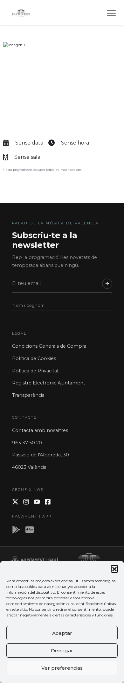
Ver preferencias (62, 668)
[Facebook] (48, 502)
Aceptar (62, 633)
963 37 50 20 (27, 443)
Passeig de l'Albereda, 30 (40, 455)
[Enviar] (107, 284)
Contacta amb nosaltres (40, 430)
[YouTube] (37, 502)
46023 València (29, 467)
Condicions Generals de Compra (49, 346)
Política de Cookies (34, 358)
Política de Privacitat (35, 371)
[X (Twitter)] (15, 502)
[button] (114, 568)
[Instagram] (26, 502)
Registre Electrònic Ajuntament (48, 383)
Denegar (62, 651)
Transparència (28, 395)
